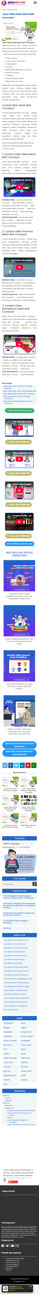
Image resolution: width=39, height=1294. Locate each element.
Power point (26, 1045)
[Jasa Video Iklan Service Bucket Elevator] (10, 800)
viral (5, 1084)
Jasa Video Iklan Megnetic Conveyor (17, 1121)
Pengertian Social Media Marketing (21, 1110)
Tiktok (23, 1049)
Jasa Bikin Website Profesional (16, 975)
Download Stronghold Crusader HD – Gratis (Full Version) (19, 914)
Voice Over (8, 1062)
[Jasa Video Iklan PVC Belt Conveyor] (10, 782)
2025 (6, 1095)
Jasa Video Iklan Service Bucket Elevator (10, 809)
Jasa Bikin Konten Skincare (14, 952)
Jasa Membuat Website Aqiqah (16, 986)
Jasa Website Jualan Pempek (16, 990)
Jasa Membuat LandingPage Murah (18, 979)
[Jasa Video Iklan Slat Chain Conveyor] (10, 818)
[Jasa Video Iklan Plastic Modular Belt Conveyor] (28, 782)
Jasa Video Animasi (12, 1262)
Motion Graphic (10, 1040)
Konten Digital (27, 1036)
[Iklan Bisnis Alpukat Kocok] (28, 818)
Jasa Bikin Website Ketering (15, 994)
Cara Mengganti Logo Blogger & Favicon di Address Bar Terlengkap (18, 897)
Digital (23, 1027)
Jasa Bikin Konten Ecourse (14, 959)
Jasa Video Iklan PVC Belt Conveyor (10, 790)
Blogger (7, 1027)
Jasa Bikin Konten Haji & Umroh (16, 940)
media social (26, 1071)
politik (23, 1075)
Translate (25, 847)
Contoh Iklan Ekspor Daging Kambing (15, 921)
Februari (8, 1100)
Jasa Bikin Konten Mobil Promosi (16, 971)
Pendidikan (25, 1040)
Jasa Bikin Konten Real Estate (15, 948)
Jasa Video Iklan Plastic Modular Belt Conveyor (28, 790)
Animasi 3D (8, 1023)
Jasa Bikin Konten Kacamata (15, 955)
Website (24, 1062)
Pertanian (8, 1045)
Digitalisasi (8, 1032)
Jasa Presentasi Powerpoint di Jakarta (19, 1114)
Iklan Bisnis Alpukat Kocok (28, 826)
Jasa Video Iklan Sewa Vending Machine (20, 391)
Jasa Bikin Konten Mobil (13, 963)
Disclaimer (9, 1268)
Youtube (7, 1066)
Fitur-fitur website (11, 1009)
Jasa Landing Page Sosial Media (16, 998)
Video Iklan (25, 1058)
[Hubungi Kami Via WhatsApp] (4, 1289)
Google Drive (26, 1032)
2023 (6, 1103)
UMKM (6, 1053)
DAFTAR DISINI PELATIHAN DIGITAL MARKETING (19, 745)
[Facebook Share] (11, 765)
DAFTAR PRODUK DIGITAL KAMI (19, 544)
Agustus (9, 1108)
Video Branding (10, 1058)
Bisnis (23, 1023)
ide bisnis (24, 1066)
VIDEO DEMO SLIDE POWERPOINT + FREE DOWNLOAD (19, 753)
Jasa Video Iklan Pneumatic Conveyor (19, 393)
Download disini (8, 149)
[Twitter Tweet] (5, 765)
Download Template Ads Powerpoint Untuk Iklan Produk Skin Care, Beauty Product (19, 905)
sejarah (7, 1080)
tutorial (24, 1080)
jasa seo (7, 1071)
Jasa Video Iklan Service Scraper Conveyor (17, 397)
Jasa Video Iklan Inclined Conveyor (21, 1125)
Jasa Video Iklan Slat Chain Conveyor (10, 826)
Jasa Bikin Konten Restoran (15, 944)
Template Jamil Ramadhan (15, 1258)
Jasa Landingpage (12, 1264)
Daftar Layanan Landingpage (15, 1006)
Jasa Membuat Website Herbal (16, 982)
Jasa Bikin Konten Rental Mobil (16, 967)
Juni (7, 1098)
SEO (5, 1049)
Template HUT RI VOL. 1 (13, 1260)
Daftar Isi (7, 928)
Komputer (8, 1036)
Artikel (9, 1117)
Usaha (23, 1053)
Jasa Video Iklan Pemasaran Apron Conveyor (17, 402)
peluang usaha (10, 1075)
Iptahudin (25, 1279)
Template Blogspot (12, 1266)
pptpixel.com (20, 1281)
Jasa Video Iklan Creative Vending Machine (17, 387)
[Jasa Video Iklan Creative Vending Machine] (28, 800)
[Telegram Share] (16, 765)
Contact (8, 1270)
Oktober (9, 1105)
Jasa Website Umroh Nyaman (16, 1002)
